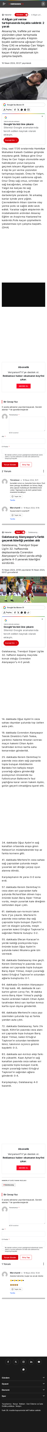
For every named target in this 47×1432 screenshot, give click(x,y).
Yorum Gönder (10, 465)
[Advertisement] (23, 256)
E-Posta (6, 446)
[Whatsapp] (23, 1369)
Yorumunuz (14, 415)
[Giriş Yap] (43, 3)
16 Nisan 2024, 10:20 (32, 1273)
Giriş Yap (26, 465)
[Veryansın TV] (16, 4)
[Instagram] (23, 1362)
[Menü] (4, 3)
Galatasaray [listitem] (8, 1185)
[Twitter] (16, 1362)
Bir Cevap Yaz (11, 402)
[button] (26, 14)
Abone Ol (23, 386)
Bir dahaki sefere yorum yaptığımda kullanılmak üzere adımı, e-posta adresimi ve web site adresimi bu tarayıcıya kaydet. (24, 456)
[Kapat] (42, 116)
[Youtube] (39, 1362)
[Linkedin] (31, 1362)
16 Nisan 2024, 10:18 (31, 508)
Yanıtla (12, 500)
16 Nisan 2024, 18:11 (30, 480)
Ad (4, 436)
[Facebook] (8, 1362)
